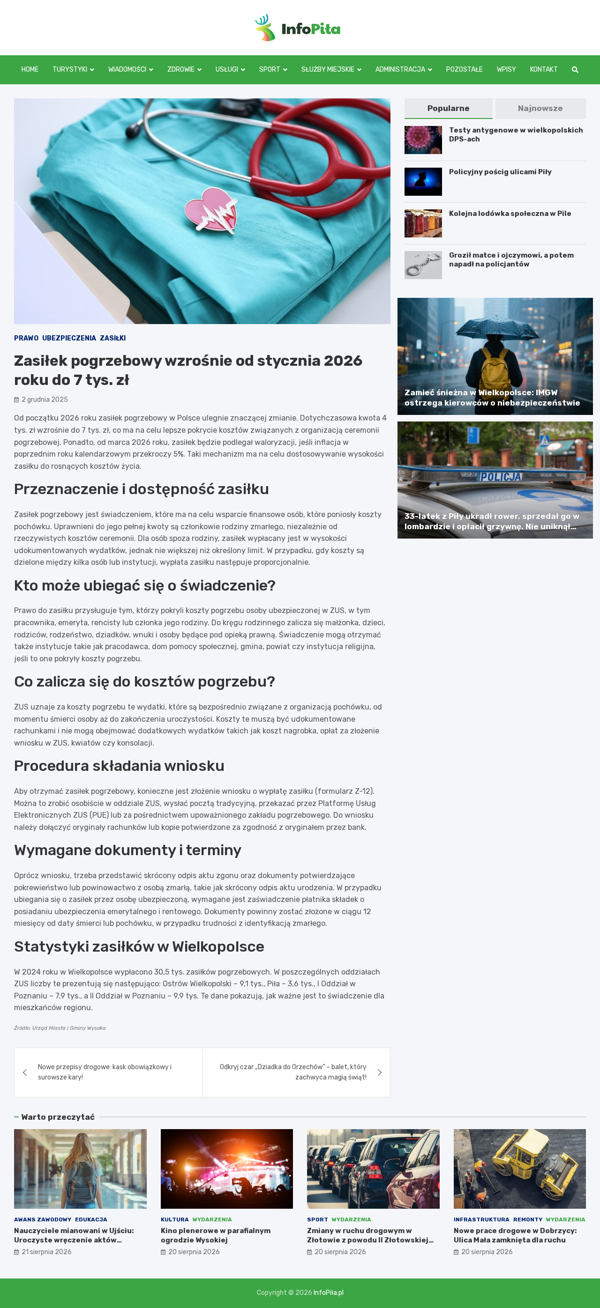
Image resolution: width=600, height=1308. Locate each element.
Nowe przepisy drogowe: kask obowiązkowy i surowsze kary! (105, 1072)
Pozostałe (464, 70)
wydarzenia (212, 1219)
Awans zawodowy (42, 1219)
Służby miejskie (327, 70)
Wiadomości (127, 70)
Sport (269, 70)
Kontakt (544, 70)
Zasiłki (113, 338)
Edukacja (91, 1219)
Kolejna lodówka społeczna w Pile (510, 213)
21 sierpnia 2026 (47, 1252)
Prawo (26, 338)
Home (30, 70)
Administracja (400, 70)
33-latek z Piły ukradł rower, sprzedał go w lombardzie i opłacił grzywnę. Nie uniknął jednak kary (492, 526)
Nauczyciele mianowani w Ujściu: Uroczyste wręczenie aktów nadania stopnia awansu (74, 1240)
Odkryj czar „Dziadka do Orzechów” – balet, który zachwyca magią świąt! (293, 1072)
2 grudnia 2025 (45, 400)
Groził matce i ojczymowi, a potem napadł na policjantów (511, 260)
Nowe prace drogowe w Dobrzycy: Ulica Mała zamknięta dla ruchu (515, 1235)
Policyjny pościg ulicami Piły (500, 172)
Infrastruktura (482, 1219)
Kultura (175, 1219)
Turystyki (69, 70)
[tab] (448, 108)
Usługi (227, 70)
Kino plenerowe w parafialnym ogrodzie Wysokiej (215, 1235)
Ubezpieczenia (69, 338)
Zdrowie (181, 70)
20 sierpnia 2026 (194, 1252)
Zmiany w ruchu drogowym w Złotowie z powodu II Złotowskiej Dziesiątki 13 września (367, 1240)
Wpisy (506, 70)
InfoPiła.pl (329, 1293)
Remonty (527, 1219)
